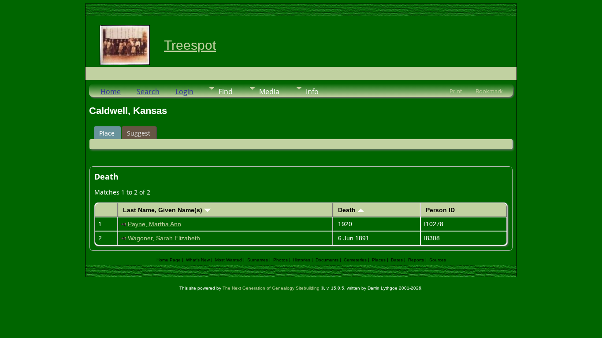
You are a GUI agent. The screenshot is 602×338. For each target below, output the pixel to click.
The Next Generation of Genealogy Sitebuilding (271, 288)
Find (226, 91)
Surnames (257, 259)
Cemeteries (355, 259)
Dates (397, 259)
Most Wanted (228, 259)
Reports (416, 259)
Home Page (168, 259)
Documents (327, 259)
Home (110, 91)
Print (456, 91)
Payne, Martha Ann (154, 224)
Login (184, 91)
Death (347, 209)
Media (269, 91)
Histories (301, 259)
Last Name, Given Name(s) (163, 209)
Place (107, 133)
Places (379, 259)
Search (148, 91)
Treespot (190, 45)
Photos (280, 259)
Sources (437, 259)
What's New (198, 259)
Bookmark (489, 91)
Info (312, 91)
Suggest (138, 133)
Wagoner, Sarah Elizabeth (164, 238)
